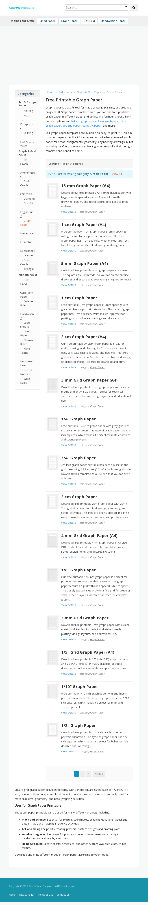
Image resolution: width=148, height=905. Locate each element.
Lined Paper (47, 21)
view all (117, 174)
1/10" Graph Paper (79, 686)
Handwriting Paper (113, 21)
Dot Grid (89, 21)
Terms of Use (45, 894)
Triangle (29, 269)
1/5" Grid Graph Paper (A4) (87, 652)
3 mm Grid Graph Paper (84, 617)
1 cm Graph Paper (79, 297)
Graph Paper (69, 21)
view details (68, 211)
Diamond (29, 198)
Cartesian (26, 194)
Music (27, 115)
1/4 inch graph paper (83, 121)
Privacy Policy (26, 894)
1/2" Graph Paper (78, 725)
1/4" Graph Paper (78, 418)
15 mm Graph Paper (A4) (85, 185)
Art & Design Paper (27, 103)
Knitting (28, 110)
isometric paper (92, 125)
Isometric (26, 242)
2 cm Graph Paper (79, 496)
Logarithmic (27, 250)
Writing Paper (27, 274)
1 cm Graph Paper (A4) (83, 224)
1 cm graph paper (109, 121)
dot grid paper (71, 125)
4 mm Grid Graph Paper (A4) (89, 535)
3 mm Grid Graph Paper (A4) (89, 380)
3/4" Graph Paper (78, 457)
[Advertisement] (74, 54)
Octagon (29, 255)
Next (98, 774)
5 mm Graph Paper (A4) (84, 263)
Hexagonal (27, 233)
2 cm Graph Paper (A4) (83, 336)
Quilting (28, 133)
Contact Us (63, 894)
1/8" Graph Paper (78, 569)
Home (12, 894)
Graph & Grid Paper (27, 152)
